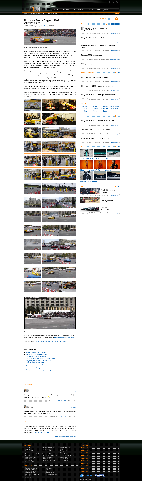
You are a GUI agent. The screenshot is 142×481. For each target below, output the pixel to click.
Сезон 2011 (84, 466)
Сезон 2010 (84, 468)
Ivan (45, 26)
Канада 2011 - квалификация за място (38, 354)
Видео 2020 (46, 458)
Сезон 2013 (84, 461)
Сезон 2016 (84, 453)
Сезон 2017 (84, 450)
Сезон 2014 (84, 458)
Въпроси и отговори (50, 474)
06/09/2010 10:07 (62, 416)
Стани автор (48, 468)
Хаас (85, 111)
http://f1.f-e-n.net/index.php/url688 (64, 337)
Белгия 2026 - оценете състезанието (95, 138)
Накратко (84, 24)
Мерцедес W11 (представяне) (106, 209)
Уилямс (95, 111)
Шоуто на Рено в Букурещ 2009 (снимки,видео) (41, 21)
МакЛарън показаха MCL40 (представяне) (96, 170)
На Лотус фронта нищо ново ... (35, 362)
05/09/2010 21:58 (62, 400)
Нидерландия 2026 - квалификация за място (98, 95)
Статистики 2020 (30, 457)
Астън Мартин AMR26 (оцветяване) (94, 159)
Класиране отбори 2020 (49, 455)
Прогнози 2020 (29, 458)
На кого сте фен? (30, 473)
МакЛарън (105, 106)
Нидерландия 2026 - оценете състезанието (97, 86)
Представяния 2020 (48, 460)
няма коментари (114, 33)
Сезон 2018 (84, 448)
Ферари (95, 108)
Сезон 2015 (84, 455)
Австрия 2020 (29, 455)
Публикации (91, 72)
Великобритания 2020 (32, 454)
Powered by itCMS (86, 479)
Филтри (83, 103)
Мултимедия (79, 9)
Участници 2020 (64, 460)
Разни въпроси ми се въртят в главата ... (39, 366)
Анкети (83, 116)
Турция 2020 (29, 448)
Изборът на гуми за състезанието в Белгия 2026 (99, 64)
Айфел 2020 (29, 449)
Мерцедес (85, 106)
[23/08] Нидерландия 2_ (33, 13)
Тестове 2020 (29, 460)
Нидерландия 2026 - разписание (93, 38)
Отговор (73, 391)
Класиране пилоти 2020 (67, 455)
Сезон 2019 (84, 445)
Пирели (105, 111)
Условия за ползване (31, 471)
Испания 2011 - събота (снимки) (36, 356)
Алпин (85, 108)
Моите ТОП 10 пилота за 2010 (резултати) (39, 360)
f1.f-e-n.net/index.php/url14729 (42, 432)
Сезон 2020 (27, 445)
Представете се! (49, 473)
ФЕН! (98, 9)
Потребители (29, 476)
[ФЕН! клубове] (113, 3)
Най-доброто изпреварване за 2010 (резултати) (40, 358)
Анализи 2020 (64, 457)
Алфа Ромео (115, 108)
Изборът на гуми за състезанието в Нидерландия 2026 (94, 29)
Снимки (83, 147)
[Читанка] (117, 3)
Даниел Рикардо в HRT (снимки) (36, 352)
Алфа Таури (105, 108)
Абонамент (117, 21)
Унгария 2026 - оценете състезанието (95, 129)
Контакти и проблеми (31, 468)
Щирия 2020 (63, 454)
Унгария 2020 (46, 454)
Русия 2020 (46, 449)
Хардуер (47, 469)
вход (117, 13)
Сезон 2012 (84, 463)
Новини (83, 72)
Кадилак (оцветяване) (88, 181)
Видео (83, 186)
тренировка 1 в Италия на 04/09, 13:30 (93, 19)
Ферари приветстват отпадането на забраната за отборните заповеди (48, 364)
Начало (56, 9)
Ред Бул (95, 106)
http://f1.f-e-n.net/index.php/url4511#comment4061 (51, 341)
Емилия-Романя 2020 (49, 448)
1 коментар (116, 204)
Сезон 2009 (84, 471)
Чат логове (47, 476)
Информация (67, 9)
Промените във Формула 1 (34, 368)
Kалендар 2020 (30, 462)
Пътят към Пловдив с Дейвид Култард (109, 200)
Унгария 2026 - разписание (91, 55)
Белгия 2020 (29, 451)
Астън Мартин (114, 106)
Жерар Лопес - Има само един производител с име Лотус (44, 370)
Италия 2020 (63, 449)
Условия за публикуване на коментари (65, 436)
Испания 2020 (46, 451)
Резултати (90, 9)
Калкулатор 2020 (47, 457)
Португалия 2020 (65, 448)
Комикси (28, 477)
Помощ (46, 471)
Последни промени (31, 469)
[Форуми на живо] (109, 3)
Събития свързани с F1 (32, 474)
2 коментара (63, 26)
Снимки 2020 (64, 458)
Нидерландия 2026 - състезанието (94, 77)
